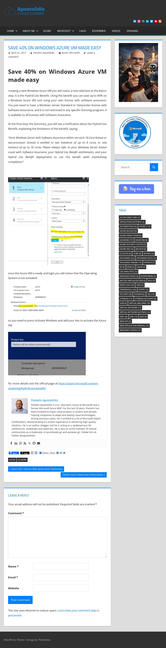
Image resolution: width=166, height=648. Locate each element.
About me (29, 31)
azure (12, 459)
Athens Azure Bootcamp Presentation (82, 475)
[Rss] (25, 443)
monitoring (148, 276)
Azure (47, 31)
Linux (82, 31)
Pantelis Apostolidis (44, 52)
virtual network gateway (135, 312)
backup (141, 249)
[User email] (38, 443)
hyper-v (149, 262)
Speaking (132, 31)
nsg (151, 280)
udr (123, 303)
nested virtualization (133, 280)
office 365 (127, 285)
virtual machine (139, 303)
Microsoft (64, 31)
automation (128, 226)
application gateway (132, 221)
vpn (134, 316)
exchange (127, 258)
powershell (128, 289)
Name (13, 566)
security (126, 294)
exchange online (131, 262)
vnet (124, 316)
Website (13, 588)
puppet (143, 289)
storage (126, 298)
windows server (130, 330)
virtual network (130, 307)
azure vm (126, 249)
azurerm (22, 459)
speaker (139, 294)
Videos (116, 31)
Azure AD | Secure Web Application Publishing (36, 469)
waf (143, 316)
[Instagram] (20, 443)
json (131, 267)
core (137, 253)
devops (148, 253)
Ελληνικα (99, 31)
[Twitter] (29, 443)
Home (10, 31)
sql (151, 294)
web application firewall (134, 325)
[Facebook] (11, 443)
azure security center (133, 244)
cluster (125, 253)
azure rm (141, 240)
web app (125, 321)
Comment (16, 513)
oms (140, 285)
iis (122, 267)
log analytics (128, 271)
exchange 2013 (146, 258)
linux (141, 267)
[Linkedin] (15, 443)
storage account (145, 298)
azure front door (131, 235)
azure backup (128, 231)
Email (13, 577)
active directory (130, 217)
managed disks (129, 276)
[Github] (34, 443)
